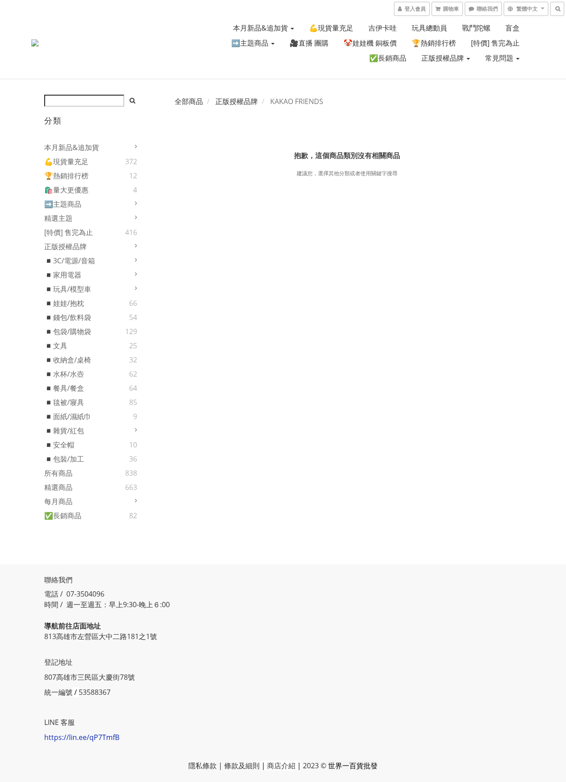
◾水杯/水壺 (64, 374)
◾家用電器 (62, 275)
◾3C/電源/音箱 (69, 261)
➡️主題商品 (250, 43)
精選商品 (58, 487)
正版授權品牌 (443, 58)
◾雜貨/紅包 (64, 430)
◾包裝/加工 (64, 459)
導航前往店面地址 (72, 626)
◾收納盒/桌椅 (67, 360)
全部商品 (189, 101)
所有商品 (58, 473)
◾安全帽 (59, 445)
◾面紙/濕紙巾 (67, 416)
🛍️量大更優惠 (66, 190)
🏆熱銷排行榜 (434, 43)
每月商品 (58, 501)
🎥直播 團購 (309, 43)
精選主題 (58, 218)
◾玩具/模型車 (67, 289)
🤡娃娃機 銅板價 (370, 43)
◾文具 (55, 346)
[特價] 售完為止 (495, 43)
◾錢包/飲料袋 (67, 317)
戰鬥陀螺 (476, 28)
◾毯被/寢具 (64, 402)
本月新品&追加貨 (261, 28)
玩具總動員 (429, 28)
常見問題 (500, 58)
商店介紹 (281, 765)
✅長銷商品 (387, 58)
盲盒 (512, 28)
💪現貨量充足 (331, 28)
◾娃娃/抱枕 (64, 303)
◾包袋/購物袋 (67, 331)
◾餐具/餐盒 (64, 388)
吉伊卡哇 (382, 28)
